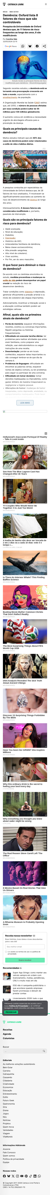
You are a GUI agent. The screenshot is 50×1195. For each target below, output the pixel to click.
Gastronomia (9, 1104)
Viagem (6, 1133)
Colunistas (8, 1038)
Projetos (7, 1123)
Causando (7, 1077)
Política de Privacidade (18, 1006)
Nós (5, 1117)
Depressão (10, 238)
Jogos (6, 1113)
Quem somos (9, 1155)
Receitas (7, 1029)
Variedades (8, 1130)
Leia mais (25, 403)
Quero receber (25, 960)
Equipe (6, 1162)
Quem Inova (8, 1127)
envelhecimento (10, 97)
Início (5, 12)
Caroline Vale (11, 39)
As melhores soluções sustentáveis (19, 1064)
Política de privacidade (13, 1159)
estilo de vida (9, 280)
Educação (7, 1090)
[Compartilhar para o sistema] (44, 46)
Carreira (6, 1071)
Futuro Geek (8, 1100)
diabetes (29, 291)
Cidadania (7, 1080)
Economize (8, 1087)
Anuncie (6, 1149)
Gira (5, 1107)
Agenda (7, 1034)
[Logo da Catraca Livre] (13, 4)
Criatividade (8, 1084)
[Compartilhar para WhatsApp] (23, 46)
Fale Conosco (9, 1152)
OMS (37, 102)
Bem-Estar (14, 12)
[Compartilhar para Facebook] (37, 46)
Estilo (5, 1097)
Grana (5, 1110)
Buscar (6, 1047)
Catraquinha (8, 1074)
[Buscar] (44, 1051)
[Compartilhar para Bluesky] (30, 46)
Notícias (6, 1120)
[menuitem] (25, 1031)
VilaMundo (8, 1136)
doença (33, 200)
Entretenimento (10, 1094)
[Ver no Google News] (10, 46)
